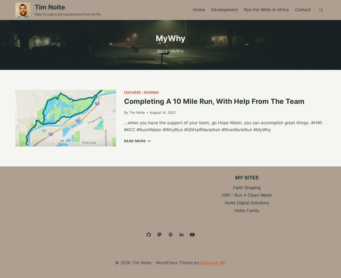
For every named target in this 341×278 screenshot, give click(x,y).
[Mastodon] (159, 234)
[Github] (148, 234)
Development (224, 9)
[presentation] (65, 118)
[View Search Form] (321, 9)
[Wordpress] (170, 234)
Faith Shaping (247, 187)
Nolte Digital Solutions (247, 202)
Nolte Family (246, 210)
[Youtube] (192, 234)
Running (151, 92)
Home (199, 9)
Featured (132, 92)
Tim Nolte (137, 113)
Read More (137, 141)
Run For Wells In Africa (266, 9)
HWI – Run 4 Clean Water (247, 195)
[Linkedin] (181, 234)
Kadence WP (213, 262)
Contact (303, 9)
